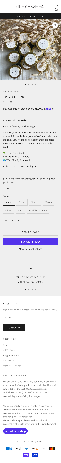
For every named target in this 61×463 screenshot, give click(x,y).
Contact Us (8, 360)
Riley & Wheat (12, 91)
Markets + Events (12, 365)
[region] (30, 276)
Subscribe (14, 327)
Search (6, 345)
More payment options (30, 249)
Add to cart (30, 232)
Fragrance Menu (11, 355)
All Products (9, 350)
